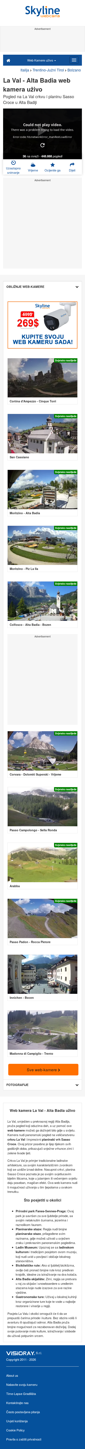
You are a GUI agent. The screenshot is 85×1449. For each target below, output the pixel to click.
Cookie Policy (15, 1430)
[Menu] (74, 60)
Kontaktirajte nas (17, 1403)
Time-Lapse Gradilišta (21, 1393)
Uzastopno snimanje (13, 170)
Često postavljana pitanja (23, 1412)
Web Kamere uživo (40, 60)
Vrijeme (33, 170)
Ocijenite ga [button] (52, 170)
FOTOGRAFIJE (17, 1084)
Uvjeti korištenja (17, 1421)
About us (12, 1375)
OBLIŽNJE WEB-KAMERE (25, 286)
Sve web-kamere (42, 1069)
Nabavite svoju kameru (21, 1384)
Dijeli (72, 170)
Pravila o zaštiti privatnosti (23, 1439)
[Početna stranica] (8, 60)
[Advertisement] (42, 41)
